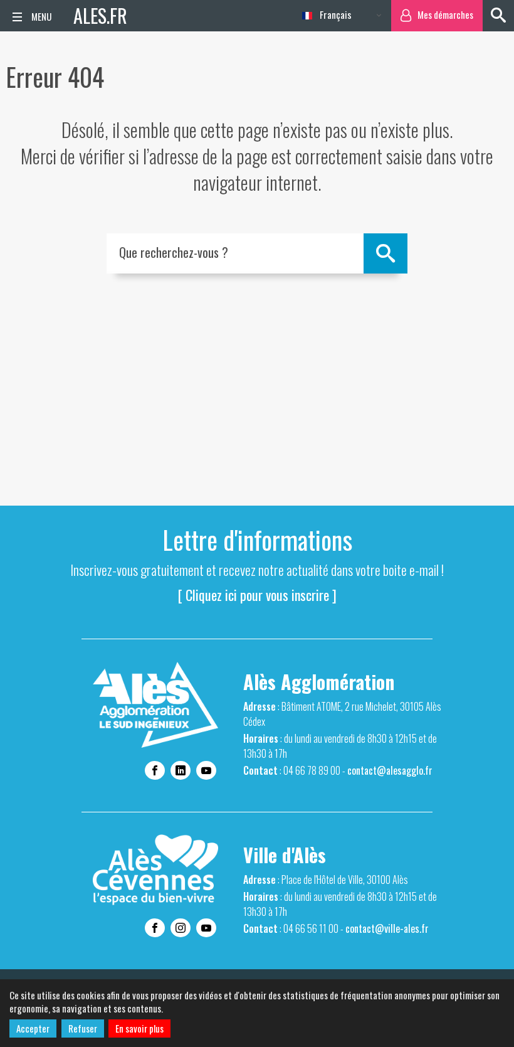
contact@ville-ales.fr (387, 928)
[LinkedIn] (180, 770)
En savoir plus (139, 1028)
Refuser (82, 1028)
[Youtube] (206, 770)
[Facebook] (155, 770)
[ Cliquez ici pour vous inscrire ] (257, 595)
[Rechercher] (498, 15)
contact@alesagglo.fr (390, 770)
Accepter (33, 1028)
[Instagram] (180, 927)
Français (334, 14)
